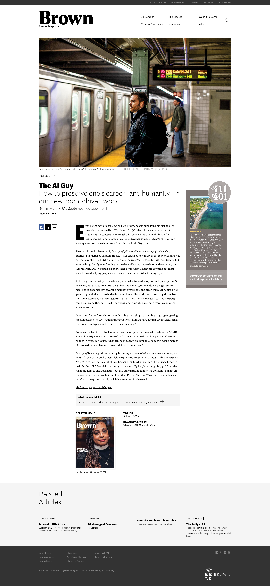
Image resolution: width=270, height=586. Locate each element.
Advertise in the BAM (76, 557)
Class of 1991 (130, 424)
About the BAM (224, 2)
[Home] (67, 19)
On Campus (147, 16)
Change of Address (75, 561)
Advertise (208, 2)
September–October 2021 (87, 208)
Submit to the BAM (103, 557)
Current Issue (45, 553)
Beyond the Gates (207, 16)
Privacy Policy (94, 570)
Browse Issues (177, 2)
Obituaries (174, 23)
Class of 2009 (147, 424)
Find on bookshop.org (94, 387)
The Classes (175, 16)
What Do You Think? (151, 23)
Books (200, 23)
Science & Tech (132, 416)
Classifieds (194, 2)
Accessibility (108, 570)
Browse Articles (158, 2)
